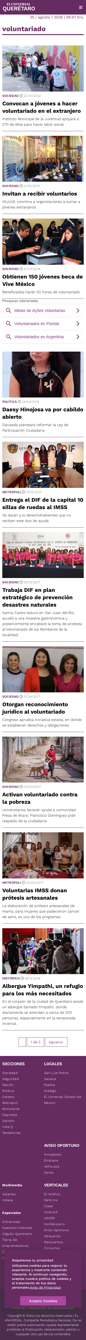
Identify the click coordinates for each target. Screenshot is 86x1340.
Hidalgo (50, 1091)
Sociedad (10, 96)
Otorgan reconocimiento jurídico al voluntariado (35, 708)
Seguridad (10, 1079)
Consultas (52, 1248)
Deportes (9, 1115)
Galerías (9, 1194)
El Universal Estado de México (62, 1100)
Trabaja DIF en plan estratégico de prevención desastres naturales (37, 597)
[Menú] (80, 7)
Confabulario (54, 1224)
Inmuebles (52, 1154)
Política (9, 401)
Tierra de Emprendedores (15, 1243)
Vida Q (7, 1127)
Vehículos (52, 1166)
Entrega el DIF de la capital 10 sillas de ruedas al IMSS (42, 503)
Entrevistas (11, 1222)
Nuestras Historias (17, 1228)
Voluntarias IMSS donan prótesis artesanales (34, 894)
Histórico (11, 978)
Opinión (8, 1121)
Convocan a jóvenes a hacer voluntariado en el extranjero (41, 107)
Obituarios (52, 1236)
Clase (48, 1206)
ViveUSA (51, 1212)
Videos (7, 1200)
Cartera (8, 1097)
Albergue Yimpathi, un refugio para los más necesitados (42, 990)
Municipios (11, 1109)
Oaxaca (50, 1079)
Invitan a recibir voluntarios (39, 193)
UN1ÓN (49, 1218)
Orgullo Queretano (17, 1234)
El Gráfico (52, 1194)
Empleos (51, 1160)
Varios (49, 1172)
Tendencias (11, 1133)
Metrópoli (11, 492)
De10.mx (51, 1200)
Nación (8, 1085)
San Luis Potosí (56, 1073)
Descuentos (53, 1242)
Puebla (49, 1085)
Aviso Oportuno (56, 1230)
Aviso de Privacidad (45, 1287)
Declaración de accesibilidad (51, 1308)
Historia (18, 1308)
